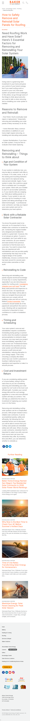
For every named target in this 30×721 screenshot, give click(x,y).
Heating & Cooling (6, 632)
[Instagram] (13, 672)
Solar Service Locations (8, 658)
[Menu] (3, 3)
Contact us (7, 667)
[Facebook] (3, 446)
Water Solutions (6, 641)
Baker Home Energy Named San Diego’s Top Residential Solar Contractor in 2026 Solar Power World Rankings (15, 477)
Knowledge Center (11, 8)
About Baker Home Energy (9, 646)
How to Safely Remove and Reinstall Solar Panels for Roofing (13, 20)
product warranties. (14, 301)
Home (3, 8)
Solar (3, 626)
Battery (4, 629)
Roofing (19, 8)
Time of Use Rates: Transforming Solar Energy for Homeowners (15, 558)
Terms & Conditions (16, 709)
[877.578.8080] (27, 3)
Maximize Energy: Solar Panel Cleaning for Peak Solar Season (15, 599)
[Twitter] (10, 446)
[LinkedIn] (7, 446)
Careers (4, 649)
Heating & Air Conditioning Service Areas (12, 661)
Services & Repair (6, 638)
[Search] (23, 3)
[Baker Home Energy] (15, 3)
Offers (3, 652)
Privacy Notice (6, 709)
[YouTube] (10, 672)
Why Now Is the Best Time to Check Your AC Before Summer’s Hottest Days (15, 518)
